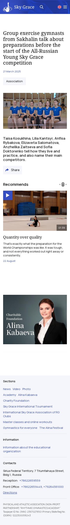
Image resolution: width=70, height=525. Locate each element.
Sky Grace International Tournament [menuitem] (27, 406)
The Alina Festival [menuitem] (51, 428)
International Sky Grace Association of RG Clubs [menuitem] (31, 414)
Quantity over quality (22, 237)
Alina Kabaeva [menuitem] (27, 395)
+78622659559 (29, 480)
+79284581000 (53, 487)
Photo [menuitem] (26, 389)
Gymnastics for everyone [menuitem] (20, 428)
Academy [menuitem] (9, 395)
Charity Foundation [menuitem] (16, 401)
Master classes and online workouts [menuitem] (27, 422)
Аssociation (14, 81)
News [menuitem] (7, 389)
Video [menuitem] (16, 389)
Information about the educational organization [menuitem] (26, 449)
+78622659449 (31, 487)
